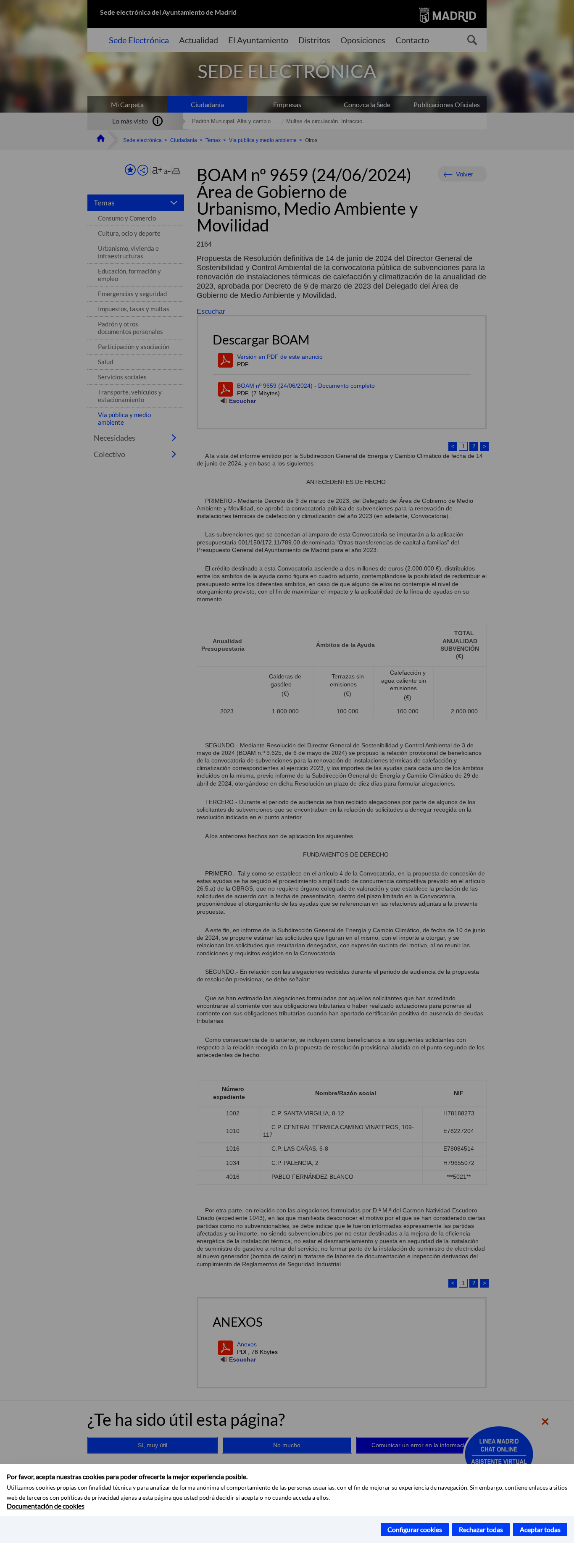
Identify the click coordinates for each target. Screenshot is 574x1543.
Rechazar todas (481, 1529)
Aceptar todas (540, 1529)
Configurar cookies (414, 1529)
